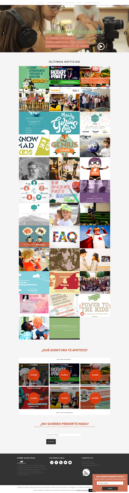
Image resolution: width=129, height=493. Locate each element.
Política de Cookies (82, 490)
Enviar (110, 488)
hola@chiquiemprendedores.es (90, 465)
